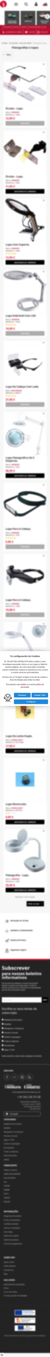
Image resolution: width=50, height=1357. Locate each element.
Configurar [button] (31, 702)
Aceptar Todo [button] (40, 695)
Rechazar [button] (22, 695)
